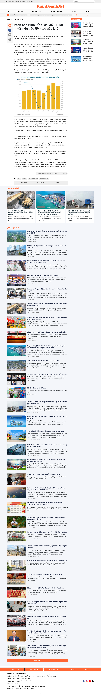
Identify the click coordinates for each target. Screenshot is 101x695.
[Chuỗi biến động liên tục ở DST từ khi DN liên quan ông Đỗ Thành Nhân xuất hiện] (16, 606)
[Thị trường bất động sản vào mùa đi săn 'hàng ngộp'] (16, 365)
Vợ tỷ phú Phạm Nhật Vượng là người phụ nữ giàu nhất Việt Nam (47, 374)
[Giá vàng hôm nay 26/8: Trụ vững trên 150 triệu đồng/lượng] (16, 592)
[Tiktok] (93, 681)
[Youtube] (90, 681)
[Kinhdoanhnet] (50, 6)
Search (93, 1)
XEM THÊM (37, 660)
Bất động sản (34, 369)
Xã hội (33, 283)
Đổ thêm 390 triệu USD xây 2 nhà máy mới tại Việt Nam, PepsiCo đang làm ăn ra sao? (20, 212)
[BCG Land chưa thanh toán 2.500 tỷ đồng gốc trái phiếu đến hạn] (16, 565)
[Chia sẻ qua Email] (9, 34)
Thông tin (33, 256)
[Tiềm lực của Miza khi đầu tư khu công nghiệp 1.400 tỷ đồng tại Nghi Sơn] (16, 550)
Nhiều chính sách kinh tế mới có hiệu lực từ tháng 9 (43, 275)
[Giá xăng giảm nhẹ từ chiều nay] (16, 392)
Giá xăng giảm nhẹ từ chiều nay (37, 388)
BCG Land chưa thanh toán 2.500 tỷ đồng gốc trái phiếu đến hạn (47, 560)
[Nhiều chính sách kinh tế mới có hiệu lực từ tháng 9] (16, 280)
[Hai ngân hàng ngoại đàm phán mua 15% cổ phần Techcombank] (16, 536)
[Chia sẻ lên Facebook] (9, 30)
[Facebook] (84, 681)
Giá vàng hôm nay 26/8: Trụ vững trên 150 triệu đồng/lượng (45, 588)
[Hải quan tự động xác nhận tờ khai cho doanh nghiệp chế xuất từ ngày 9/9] (16, 293)
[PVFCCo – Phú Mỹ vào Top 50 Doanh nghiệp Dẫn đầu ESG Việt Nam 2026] (16, 250)
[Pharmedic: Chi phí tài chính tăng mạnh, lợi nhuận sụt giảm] (16, 436)
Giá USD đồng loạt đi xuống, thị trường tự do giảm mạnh (44, 574)
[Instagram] (87, 681)
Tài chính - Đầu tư (11, 206)
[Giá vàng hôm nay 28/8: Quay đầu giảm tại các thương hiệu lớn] (16, 337)
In (58, 182)
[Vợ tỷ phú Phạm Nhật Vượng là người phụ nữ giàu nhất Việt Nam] (16, 379)
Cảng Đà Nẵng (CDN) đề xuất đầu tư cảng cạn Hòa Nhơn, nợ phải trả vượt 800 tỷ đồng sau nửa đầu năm (49, 212)
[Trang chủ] (9, 11)
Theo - (52, 173)
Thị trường (34, 241)
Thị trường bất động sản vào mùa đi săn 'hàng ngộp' (43, 360)
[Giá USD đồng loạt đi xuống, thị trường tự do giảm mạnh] (16, 579)
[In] (9, 39)
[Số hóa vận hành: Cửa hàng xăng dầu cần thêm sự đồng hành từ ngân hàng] (16, 421)
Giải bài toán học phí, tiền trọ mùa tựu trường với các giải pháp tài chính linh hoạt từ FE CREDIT (39, 15)
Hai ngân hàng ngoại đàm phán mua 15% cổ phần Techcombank (47, 532)
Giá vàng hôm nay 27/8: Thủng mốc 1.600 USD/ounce (43, 474)
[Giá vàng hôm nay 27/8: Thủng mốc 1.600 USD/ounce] (16, 479)
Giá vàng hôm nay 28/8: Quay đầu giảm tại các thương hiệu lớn (46, 332)
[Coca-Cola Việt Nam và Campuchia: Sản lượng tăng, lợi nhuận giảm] (16, 621)
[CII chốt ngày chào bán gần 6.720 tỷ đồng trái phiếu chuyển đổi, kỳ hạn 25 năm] (16, 236)
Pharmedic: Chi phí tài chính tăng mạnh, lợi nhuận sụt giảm (45, 431)
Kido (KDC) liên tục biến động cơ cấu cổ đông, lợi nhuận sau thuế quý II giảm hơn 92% (80, 212)
